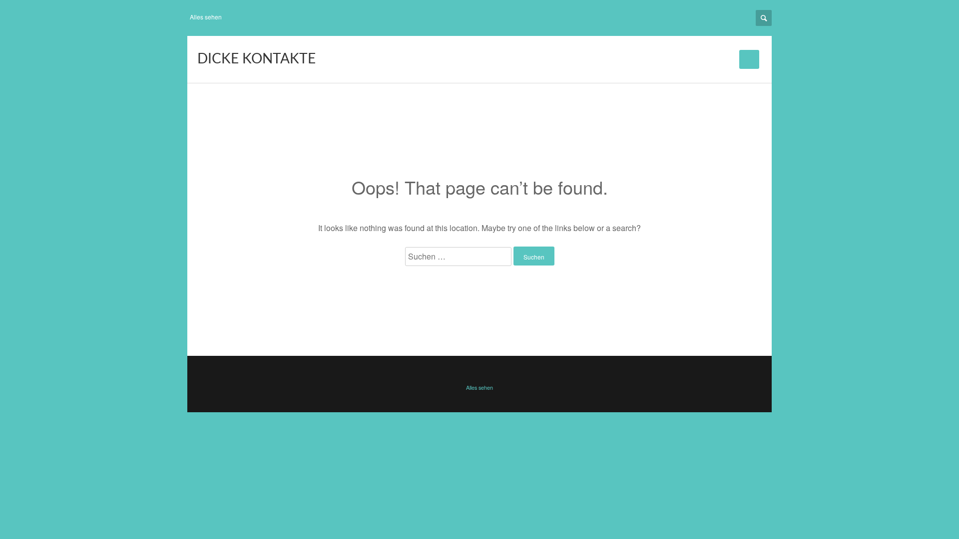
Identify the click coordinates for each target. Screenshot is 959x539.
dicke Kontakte (256, 59)
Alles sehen (206, 16)
